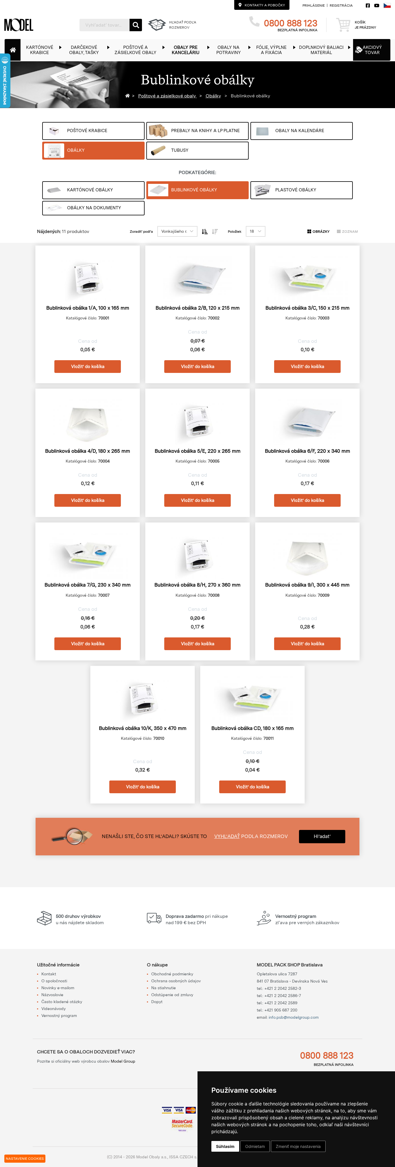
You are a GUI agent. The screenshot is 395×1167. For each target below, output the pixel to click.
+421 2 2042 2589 (280, 1002)
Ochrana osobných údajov (176, 981)
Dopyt (157, 1001)
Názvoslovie (52, 994)
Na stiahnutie (163, 987)
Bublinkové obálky (250, 96)
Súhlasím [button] (225, 1146)
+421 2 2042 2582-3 (282, 988)
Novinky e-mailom (57, 987)
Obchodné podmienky (172, 974)
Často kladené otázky (61, 1001)
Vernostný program (59, 1015)
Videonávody (53, 1008)
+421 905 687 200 (280, 1010)
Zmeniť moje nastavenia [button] (298, 1146)
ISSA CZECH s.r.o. (185, 1157)
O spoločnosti (54, 981)
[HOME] (128, 96)
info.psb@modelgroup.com (294, 1017)
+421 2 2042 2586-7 (282, 995)
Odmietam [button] (255, 1146)
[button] (42, 50)
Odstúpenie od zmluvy (172, 994)
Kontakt (48, 974)
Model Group (123, 1061)
